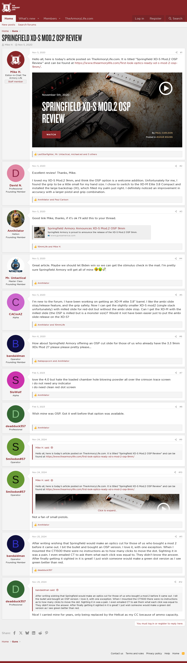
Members (50, 18)
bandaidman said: (45, 590)
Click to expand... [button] (107, 510)
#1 (181, 52)
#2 (181, 166)
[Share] (176, 52)
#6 (180, 336)
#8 (181, 406)
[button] (38, 18)
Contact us (117, 653)
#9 (180, 439)
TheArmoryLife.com (79, 18)
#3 (181, 211)
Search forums (27, 24)
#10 (180, 472)
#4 (180, 258)
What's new (27, 18)
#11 (180, 536)
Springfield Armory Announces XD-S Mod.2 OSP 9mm (86, 228)
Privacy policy (154, 653)
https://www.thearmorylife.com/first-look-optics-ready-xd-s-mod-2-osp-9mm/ (90, 456)
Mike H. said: (42, 447)
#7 (181, 373)
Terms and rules (135, 653)
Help (167, 653)
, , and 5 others (67, 154)
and (53, 199)
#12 (180, 582)
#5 (181, 295)
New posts (8, 24)
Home (9, 18)
